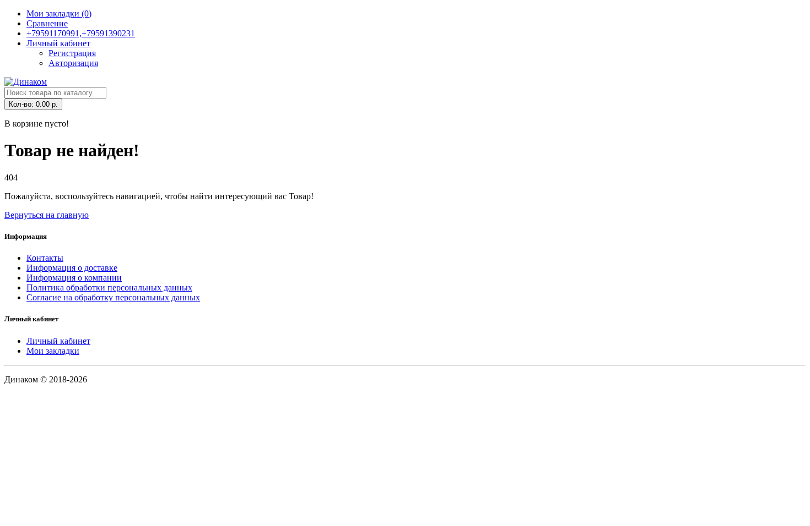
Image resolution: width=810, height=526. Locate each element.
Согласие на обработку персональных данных (113, 297)
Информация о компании (74, 277)
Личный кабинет (58, 341)
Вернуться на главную (46, 215)
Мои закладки (52, 350)
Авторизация (73, 63)
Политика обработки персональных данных (109, 287)
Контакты (44, 257)
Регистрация (72, 53)
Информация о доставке (71, 267)
